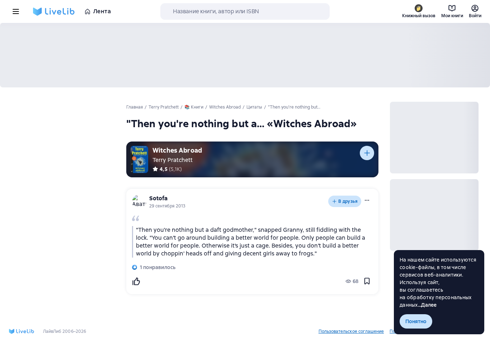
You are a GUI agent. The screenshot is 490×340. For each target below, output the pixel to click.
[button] (367, 200)
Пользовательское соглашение (351, 331)
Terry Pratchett (172, 160)
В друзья (348, 201)
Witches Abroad (177, 150)
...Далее (427, 305)
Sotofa (158, 198)
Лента (102, 11)
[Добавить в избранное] (367, 281)
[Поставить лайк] (136, 281)
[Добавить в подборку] (367, 153)
